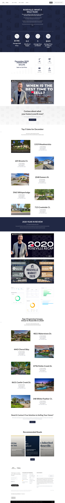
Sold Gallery (31, 481)
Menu (51, 2)
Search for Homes (24, 476)
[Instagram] (14, 481)
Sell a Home (21, 2)
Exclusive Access (24, 475)
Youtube (30, 483)
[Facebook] (11, 481)
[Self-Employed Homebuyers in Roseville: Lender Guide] (32, 441)
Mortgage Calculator (32, 480)
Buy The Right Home (32, 475)
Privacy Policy (52, 490)
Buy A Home (14, 2)
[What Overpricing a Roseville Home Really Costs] (18, 441)
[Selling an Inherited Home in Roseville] (47, 441)
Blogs (27, 2)
